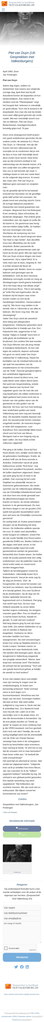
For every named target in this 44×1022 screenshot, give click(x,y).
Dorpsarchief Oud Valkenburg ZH (18, 1013)
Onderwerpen (23, 829)
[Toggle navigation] (3, 9)
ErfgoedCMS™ (37, 1016)
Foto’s (23, 835)
